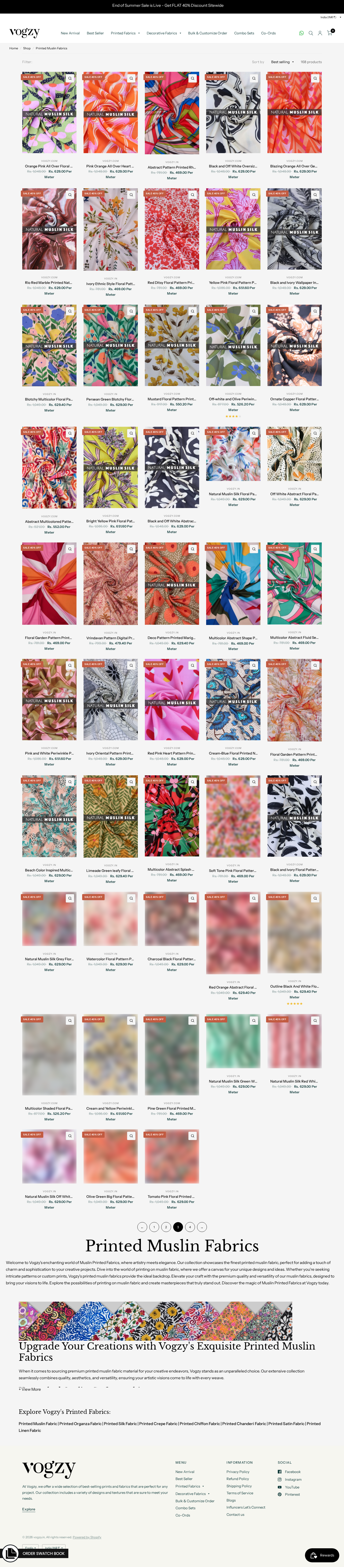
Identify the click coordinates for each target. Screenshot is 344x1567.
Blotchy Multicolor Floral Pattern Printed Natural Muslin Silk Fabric (49, 399)
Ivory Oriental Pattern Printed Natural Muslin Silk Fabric (110, 753)
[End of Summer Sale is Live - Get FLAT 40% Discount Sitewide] (172, 7)
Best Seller (95, 33)
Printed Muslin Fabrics (51, 48)
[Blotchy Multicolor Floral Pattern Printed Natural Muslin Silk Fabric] (49, 345)
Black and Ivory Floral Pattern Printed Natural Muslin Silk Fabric (294, 869)
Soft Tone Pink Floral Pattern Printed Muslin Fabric (233, 870)
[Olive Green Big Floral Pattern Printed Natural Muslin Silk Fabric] (111, 1156)
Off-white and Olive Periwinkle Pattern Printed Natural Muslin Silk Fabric (233, 399)
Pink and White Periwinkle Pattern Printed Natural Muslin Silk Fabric (49, 753)
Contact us (235, 1514)
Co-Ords (268, 33)
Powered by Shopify (87, 1537)
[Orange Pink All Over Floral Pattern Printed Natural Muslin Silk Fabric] (49, 112)
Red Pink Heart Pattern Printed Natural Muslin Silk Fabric (172, 753)
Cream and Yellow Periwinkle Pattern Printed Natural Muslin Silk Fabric (110, 1108)
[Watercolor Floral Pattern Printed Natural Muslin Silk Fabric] (111, 919)
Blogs (231, 1500)
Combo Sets (244, 33)
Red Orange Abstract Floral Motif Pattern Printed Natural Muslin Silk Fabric (233, 987)
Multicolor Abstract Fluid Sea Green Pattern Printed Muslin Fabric (294, 637)
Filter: (27, 62)
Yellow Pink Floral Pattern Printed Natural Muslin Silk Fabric (233, 282)
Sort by (258, 62)
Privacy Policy (238, 1472)
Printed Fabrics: (88, 1411)
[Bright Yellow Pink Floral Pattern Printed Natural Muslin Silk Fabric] (111, 467)
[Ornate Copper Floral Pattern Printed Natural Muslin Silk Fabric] (294, 345)
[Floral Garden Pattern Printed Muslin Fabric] (49, 583)
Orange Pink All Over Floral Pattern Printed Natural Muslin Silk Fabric (49, 166)
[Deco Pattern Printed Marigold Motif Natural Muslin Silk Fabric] (172, 583)
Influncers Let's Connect (246, 1507)
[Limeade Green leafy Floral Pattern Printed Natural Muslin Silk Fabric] (111, 816)
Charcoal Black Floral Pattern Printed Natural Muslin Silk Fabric (172, 959)
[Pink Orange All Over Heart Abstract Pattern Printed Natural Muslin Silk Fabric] (111, 112)
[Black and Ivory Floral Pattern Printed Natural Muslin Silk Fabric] (294, 816)
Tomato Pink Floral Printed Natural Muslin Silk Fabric (172, 1196)
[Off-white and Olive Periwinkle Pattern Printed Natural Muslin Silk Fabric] (233, 345)
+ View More (30, 1389)
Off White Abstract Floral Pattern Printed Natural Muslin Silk (294, 494)
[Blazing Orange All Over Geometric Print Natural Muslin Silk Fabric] (294, 112)
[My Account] (320, 33)
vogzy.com (49, 160)
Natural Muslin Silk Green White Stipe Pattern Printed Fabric (233, 1081)
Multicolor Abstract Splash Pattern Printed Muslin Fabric (172, 869)
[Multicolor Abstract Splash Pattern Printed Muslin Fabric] (172, 815)
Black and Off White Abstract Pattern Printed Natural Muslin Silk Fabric (172, 521)
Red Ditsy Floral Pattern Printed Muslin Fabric (172, 282)
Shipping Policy (239, 1486)
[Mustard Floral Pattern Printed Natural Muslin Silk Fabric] (172, 345)
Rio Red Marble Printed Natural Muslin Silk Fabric (49, 282)
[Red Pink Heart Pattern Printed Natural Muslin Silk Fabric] (172, 699)
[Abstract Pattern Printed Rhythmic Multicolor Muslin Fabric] (172, 113)
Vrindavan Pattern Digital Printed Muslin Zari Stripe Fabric (110, 638)
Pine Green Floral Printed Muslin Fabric (172, 1108)
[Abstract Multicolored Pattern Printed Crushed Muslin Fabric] (49, 468)
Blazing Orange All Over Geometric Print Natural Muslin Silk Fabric (294, 166)
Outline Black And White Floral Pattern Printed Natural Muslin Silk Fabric (294, 986)
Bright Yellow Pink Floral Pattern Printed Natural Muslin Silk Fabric (110, 521)
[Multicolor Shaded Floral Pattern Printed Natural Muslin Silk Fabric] (49, 1054)
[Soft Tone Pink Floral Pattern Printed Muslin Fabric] (233, 816)
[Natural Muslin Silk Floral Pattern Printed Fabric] (233, 454)
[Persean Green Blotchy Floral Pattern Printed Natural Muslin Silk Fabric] (111, 345)
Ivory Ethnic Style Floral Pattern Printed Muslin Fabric (110, 284)
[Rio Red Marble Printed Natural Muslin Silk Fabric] (49, 229)
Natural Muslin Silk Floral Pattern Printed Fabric (233, 494)
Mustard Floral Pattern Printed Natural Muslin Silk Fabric (172, 399)
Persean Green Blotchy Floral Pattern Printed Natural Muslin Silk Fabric (110, 399)
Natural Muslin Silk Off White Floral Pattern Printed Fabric (49, 1196)
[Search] (310, 33)
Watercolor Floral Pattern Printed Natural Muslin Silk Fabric (110, 959)
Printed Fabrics (123, 33)
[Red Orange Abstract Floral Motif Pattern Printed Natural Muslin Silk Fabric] (233, 933)
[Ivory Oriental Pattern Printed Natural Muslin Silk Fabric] (111, 699)
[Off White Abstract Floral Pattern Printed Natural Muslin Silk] (294, 454)
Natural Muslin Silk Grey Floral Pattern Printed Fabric (49, 959)
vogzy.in (172, 162)
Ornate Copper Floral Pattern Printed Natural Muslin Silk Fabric (294, 399)
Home (13, 48)
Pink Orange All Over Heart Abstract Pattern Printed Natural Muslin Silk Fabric (110, 166)
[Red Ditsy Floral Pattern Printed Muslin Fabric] (172, 229)
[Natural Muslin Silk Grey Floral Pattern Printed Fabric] (49, 919)
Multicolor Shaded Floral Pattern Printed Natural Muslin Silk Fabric (49, 1108)
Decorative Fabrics (162, 33)
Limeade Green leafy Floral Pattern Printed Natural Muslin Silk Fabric (110, 870)
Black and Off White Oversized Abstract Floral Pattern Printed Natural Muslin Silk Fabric (233, 166)
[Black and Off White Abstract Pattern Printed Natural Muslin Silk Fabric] (172, 467)
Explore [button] (28, 1509)
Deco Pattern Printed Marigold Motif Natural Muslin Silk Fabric (172, 637)
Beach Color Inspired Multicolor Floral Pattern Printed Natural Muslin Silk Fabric (49, 870)
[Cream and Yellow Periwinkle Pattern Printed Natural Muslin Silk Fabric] (111, 1054)
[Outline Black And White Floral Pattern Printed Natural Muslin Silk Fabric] (294, 932)
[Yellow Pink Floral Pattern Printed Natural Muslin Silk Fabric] (233, 229)
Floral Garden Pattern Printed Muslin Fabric (49, 637)
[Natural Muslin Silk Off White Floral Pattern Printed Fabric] (49, 1156)
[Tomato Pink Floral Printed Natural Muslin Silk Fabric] (172, 1156)
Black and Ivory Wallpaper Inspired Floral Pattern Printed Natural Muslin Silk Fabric (294, 282)
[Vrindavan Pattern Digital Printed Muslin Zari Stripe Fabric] (111, 583)
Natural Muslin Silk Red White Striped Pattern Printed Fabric (294, 1081)
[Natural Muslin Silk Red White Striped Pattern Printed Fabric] (294, 1041)
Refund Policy (238, 1479)
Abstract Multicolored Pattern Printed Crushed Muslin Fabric (49, 521)
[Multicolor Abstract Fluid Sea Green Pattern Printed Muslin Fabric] (294, 583)
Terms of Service (240, 1493)
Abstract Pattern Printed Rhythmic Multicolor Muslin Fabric (172, 167)
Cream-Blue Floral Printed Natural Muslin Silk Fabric (233, 753)
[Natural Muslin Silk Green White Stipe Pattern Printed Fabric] (233, 1041)
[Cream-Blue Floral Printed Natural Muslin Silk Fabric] (233, 699)
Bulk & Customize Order (207, 33)
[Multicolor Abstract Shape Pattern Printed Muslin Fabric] (233, 583)
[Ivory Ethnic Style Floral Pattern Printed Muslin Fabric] (111, 229)
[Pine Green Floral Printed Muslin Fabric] (172, 1054)
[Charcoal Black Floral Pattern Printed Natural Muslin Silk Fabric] (172, 919)
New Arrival (70, 33)
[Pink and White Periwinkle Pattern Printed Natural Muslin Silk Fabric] (49, 699)
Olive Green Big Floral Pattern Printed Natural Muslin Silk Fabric (110, 1196)
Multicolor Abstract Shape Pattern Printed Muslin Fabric (233, 638)
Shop (27, 48)
